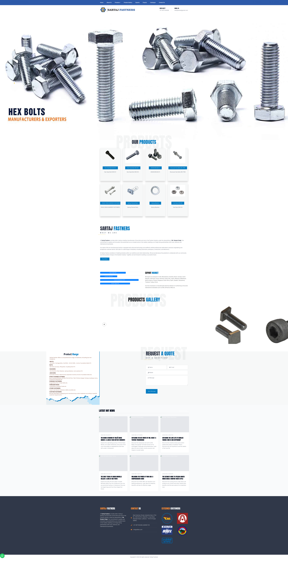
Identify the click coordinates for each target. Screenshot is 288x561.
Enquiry (145, 2)
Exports (137, 2)
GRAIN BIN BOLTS (155, 168)
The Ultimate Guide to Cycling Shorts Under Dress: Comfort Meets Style (173, 477)
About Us (109, 2)
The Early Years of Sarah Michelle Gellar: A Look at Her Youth (111, 477)
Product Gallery (128, 2)
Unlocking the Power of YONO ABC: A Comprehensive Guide (142, 477)
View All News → (184, 411)
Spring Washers (155, 203)
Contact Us (162, 2)
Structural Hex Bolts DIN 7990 (177, 168)
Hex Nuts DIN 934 (177, 203)
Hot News (123, 435)
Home (101, 2)
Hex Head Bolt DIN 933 (132, 168)
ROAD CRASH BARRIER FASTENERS (111, 203)
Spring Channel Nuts (133, 203)
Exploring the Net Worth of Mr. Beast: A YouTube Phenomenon (144, 439)
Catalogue (153, 2)
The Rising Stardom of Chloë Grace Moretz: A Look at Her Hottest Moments (113, 439)
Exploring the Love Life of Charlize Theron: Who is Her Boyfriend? (172, 439)
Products (117, 2)
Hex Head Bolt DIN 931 (110, 168)
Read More (104, 259)
